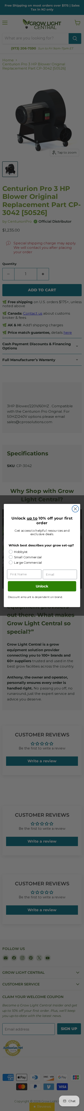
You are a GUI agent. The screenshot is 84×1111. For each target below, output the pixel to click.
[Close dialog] (75, 509)
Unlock (42, 586)
